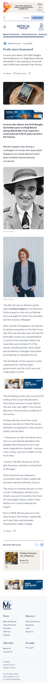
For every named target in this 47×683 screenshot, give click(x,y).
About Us (29, 631)
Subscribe (37, 17)
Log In (26, 18)
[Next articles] (42, 545)
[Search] (4, 18)
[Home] (7, 605)
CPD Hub (6, 631)
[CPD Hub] (41, 27)
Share (8, 73)
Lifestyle (6, 635)
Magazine (30, 624)
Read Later (21, 73)
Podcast (43, 34)
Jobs (28, 628)
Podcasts (7, 628)
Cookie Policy (9, 665)
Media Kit (7, 648)
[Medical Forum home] (23, 27)
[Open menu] (4, 27)
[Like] (29, 73)
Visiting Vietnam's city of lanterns (28, 554)
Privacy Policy (9, 668)
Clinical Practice (29, 34)
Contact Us (7, 651)
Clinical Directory (33, 621)
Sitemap (6, 662)
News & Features (11, 34)
